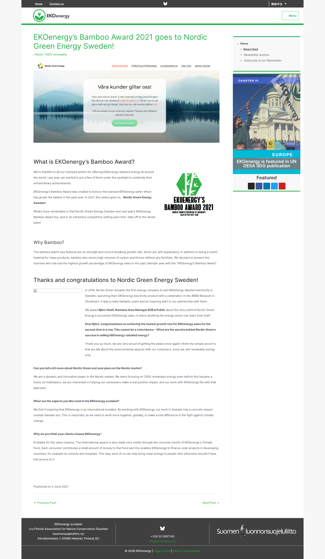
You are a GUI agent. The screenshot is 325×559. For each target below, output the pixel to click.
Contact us (57, 3)
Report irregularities (186, 551)
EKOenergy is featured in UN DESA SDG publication (266, 163)
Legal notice (162, 551)
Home (39, 3)
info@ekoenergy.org (162, 541)
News (39, 54)
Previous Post (45, 502)
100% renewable (56, 54)
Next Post (211, 502)
